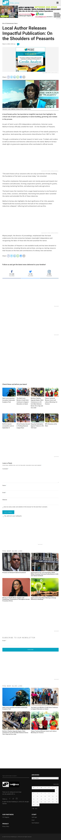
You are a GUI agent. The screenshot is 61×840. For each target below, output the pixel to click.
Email (4, 492)
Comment (5, 468)
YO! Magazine (5, 817)
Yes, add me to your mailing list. (13, 516)
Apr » (36, 808)
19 (45, 799)
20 (49, 799)
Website (4, 499)
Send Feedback (35, 823)
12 (45, 796)
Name (4, 485)
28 (52, 801)
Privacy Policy (5, 826)
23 (33, 801)
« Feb (33, 808)
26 (45, 801)
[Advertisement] (30, 159)
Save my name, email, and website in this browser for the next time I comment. (25, 506)
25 (41, 801)
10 (37, 796)
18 (41, 799)
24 (37, 801)
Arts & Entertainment (8, 23)
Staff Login (34, 817)
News (16, 23)
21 (52, 799)
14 (52, 796)
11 (41, 796)
